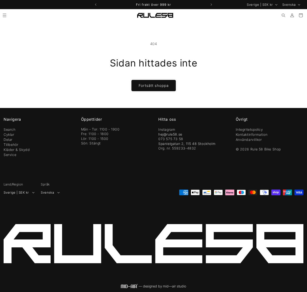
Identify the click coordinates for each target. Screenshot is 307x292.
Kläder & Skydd (17, 150)
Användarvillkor (249, 139)
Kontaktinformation (252, 134)
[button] (4, 15)
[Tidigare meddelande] (95, 4)
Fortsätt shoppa (154, 85)
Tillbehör (11, 145)
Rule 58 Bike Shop (265, 149)
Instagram (166, 129)
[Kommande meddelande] (211, 4)
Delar (8, 139)
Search (10, 129)
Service (10, 155)
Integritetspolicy (249, 129)
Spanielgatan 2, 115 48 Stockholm (186, 144)
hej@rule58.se (170, 134)
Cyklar (9, 134)
